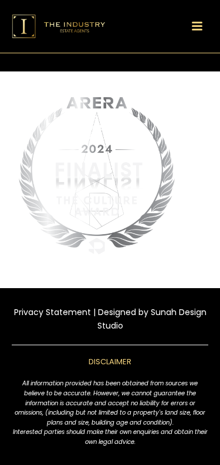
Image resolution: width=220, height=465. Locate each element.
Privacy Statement (52, 312)
